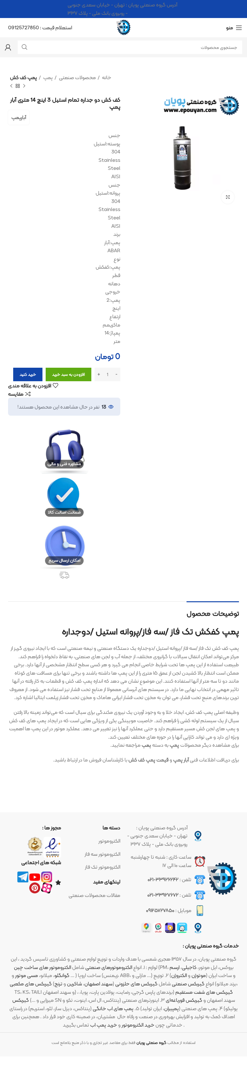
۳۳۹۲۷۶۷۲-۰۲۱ (162, 894)
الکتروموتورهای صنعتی (108, 967)
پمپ (47, 77)
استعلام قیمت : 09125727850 (40, 27)
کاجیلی (189, 967)
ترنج (58, 983)
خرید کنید (28, 374)
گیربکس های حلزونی (136, 983)
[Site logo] (123, 27)
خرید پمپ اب (103, 1024)
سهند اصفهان (98, 983)
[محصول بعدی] (11, 86)
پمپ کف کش (23, 77)
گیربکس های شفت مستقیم (204, 992)
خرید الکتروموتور (138, 1024)
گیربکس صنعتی (188, 983)
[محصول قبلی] (24, 86)
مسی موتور (26, 975)
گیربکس (20, 1000)
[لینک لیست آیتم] (94, 841)
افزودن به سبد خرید (68, 374)
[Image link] (222, 878)
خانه (106, 77)
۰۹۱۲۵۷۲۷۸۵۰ (160, 910)
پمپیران (171, 1008)
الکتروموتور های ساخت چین (42, 967)
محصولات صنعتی (77, 77)
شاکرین (74, 983)
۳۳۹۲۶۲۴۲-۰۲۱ (163, 879)
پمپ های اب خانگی (113, 1008)
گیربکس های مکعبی (31, 983)
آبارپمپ (18, 117)
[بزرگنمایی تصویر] (227, 197)
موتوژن (198, 975)
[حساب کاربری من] (8, 47)
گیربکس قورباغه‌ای (184, 1000)
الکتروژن (179, 975)
